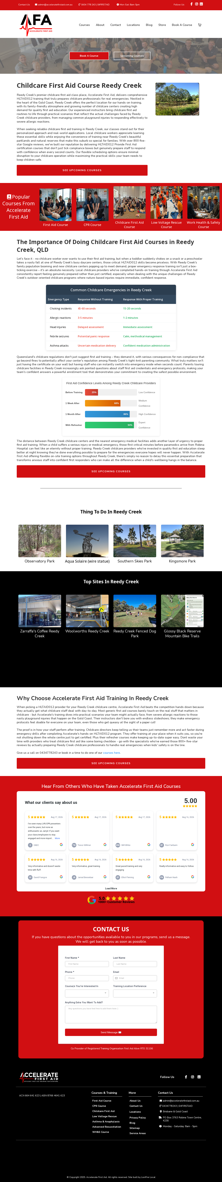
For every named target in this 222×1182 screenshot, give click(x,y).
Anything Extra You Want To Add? (84, 1002)
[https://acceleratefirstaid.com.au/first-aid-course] (55, 205)
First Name (72, 957)
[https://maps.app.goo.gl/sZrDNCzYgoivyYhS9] (87, 610)
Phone (69, 972)
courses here (111, 753)
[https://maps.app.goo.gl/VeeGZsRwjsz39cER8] (39, 610)
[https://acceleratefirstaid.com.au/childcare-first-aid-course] (129, 202)
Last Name (119, 957)
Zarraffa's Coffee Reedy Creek (39, 634)
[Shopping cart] (199, 25)
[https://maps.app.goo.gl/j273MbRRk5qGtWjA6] (182, 610)
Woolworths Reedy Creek (87, 631)
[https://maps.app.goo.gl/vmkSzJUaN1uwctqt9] (111, 900)
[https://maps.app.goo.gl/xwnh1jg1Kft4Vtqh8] (87, 540)
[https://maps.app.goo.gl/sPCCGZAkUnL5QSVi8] (134, 610)
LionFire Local (148, 1177)
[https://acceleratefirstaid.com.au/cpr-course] (92, 205)
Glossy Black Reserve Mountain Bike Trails (182, 634)
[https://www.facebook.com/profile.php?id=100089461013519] (192, 4)
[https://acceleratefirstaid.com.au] (36, 25)
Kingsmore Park (182, 561)
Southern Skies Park (135, 561)
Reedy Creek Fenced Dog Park (134, 634)
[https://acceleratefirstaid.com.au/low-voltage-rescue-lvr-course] (166, 202)
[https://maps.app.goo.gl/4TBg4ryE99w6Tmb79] (39, 540)
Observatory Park (40, 561)
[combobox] (87, 994)
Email (116, 972)
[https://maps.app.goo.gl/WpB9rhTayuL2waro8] (134, 540)
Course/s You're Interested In (81, 986)
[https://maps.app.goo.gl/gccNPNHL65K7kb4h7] (182, 540)
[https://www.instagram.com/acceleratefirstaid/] (196, 6)
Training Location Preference (129, 986)
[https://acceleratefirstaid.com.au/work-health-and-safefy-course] (203, 202)
